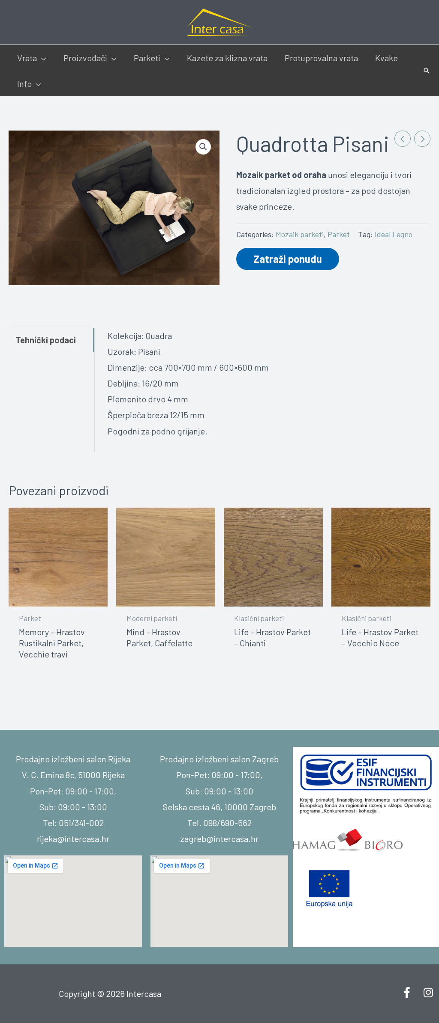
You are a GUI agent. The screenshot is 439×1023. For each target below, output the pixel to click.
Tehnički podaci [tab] (45, 340)
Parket (339, 234)
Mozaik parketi (300, 234)
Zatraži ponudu (287, 259)
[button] (41, 58)
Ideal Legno (393, 234)
